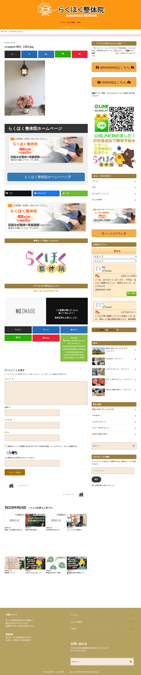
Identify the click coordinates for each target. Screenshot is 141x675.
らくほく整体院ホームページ (45, 177)
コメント (9, 379)
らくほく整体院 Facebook (104, 330)
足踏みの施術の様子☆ (118, 390)
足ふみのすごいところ (100, 193)
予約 (93, 187)
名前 (7, 407)
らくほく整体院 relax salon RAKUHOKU (69, 672)
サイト (7, 432)
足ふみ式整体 (71, 22)
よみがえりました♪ (117, 369)
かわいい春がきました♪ (119, 379)
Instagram (114, 359)
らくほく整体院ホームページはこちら (71, 27)
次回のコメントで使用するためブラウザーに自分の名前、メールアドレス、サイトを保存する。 (43, 446)
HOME (79, 22)
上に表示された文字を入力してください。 (20, 458)
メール (8, 420)
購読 (96, 479)
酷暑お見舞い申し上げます (115, 349)
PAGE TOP (133, 650)
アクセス (63, 22)
